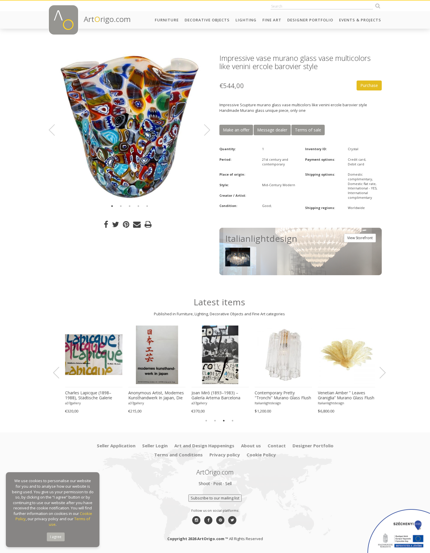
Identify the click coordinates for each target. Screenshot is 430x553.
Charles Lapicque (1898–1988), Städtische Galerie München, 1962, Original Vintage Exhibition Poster (87, 395)
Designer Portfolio (310, 20)
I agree (55, 536)
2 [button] (121, 206)
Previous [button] (55, 130)
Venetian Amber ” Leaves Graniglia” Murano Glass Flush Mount (345, 395)
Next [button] (203, 130)
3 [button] (130, 206)
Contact (277, 445)
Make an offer (236, 130)
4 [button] (138, 206)
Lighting (246, 20)
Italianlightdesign (267, 403)
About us (251, 445)
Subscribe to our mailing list (215, 498)
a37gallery (72, 403)
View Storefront (360, 237)
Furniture (167, 20)
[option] (129, 126)
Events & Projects (360, 20)
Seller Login (155, 445)
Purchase (369, 85)
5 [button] (147, 206)
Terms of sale (308, 130)
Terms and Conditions (178, 455)
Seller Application (116, 445)
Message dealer (272, 130)
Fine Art (271, 20)
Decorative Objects (207, 20)
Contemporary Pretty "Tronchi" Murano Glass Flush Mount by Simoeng (282, 395)
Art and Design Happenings (204, 445)
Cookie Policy (261, 455)
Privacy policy (224, 455)
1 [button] (112, 206)
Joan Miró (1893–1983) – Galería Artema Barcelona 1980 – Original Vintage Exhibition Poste (215, 395)
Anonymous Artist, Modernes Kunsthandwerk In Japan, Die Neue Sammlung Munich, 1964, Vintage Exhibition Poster (155, 395)
